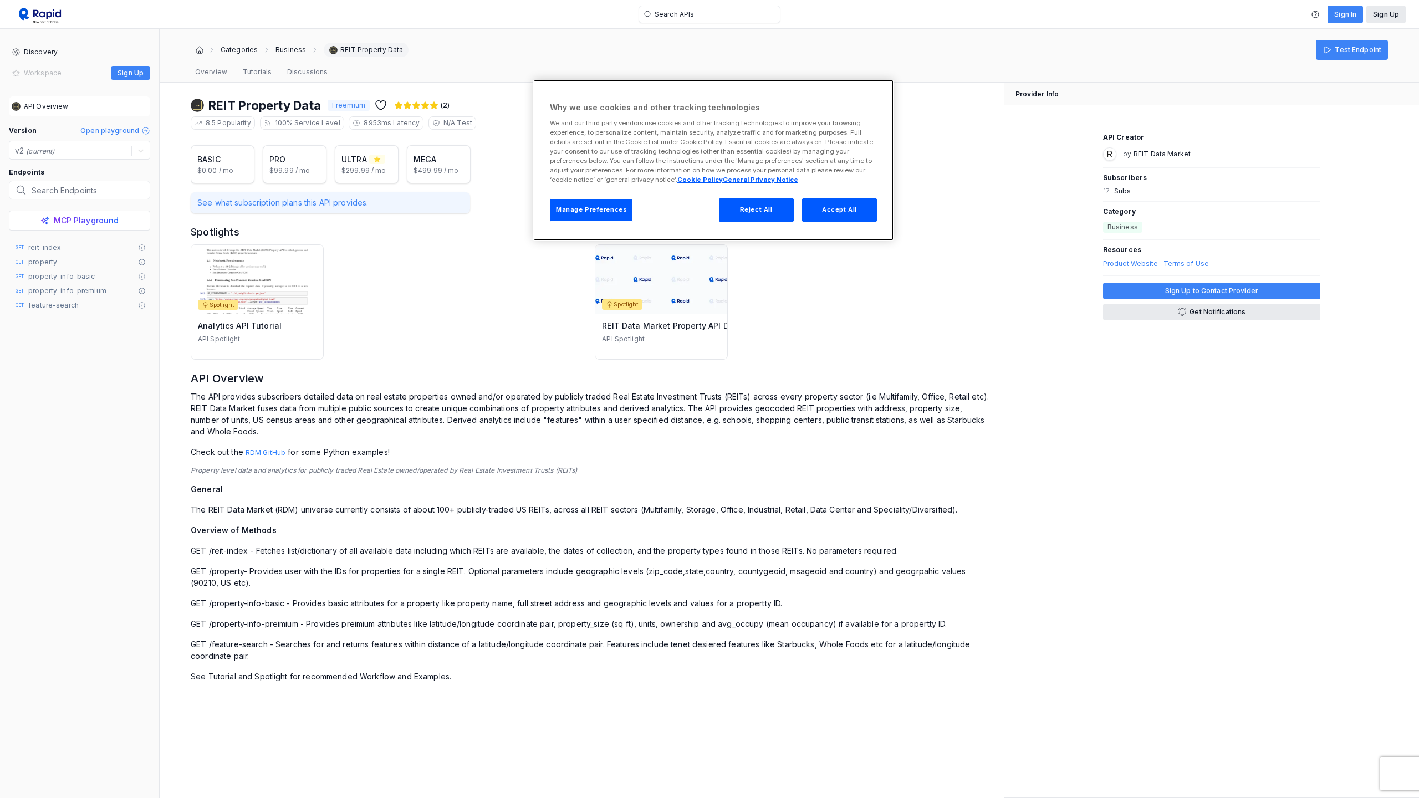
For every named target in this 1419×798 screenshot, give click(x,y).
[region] (713, 160)
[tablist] (261, 72)
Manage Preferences (591, 209)
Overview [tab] (211, 72)
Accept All (839, 209)
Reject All (756, 209)
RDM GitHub (265, 452)
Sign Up (1386, 14)
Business (290, 50)
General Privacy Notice (760, 179)
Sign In (1345, 14)
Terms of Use (1186, 264)
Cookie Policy (700, 179)
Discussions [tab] (307, 72)
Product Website (1130, 264)
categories (239, 50)
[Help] (1315, 14)
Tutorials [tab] (257, 72)
